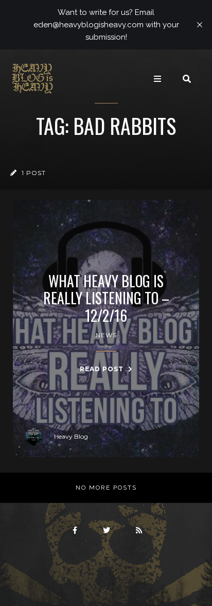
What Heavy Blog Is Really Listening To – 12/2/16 (106, 298)
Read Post (103, 369)
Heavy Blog (71, 436)
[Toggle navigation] (157, 79)
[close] (199, 24)
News (106, 335)
